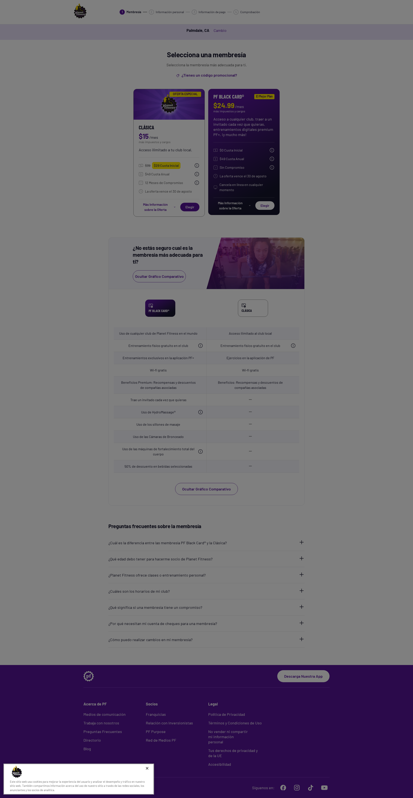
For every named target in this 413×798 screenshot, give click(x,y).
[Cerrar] (147, 768)
